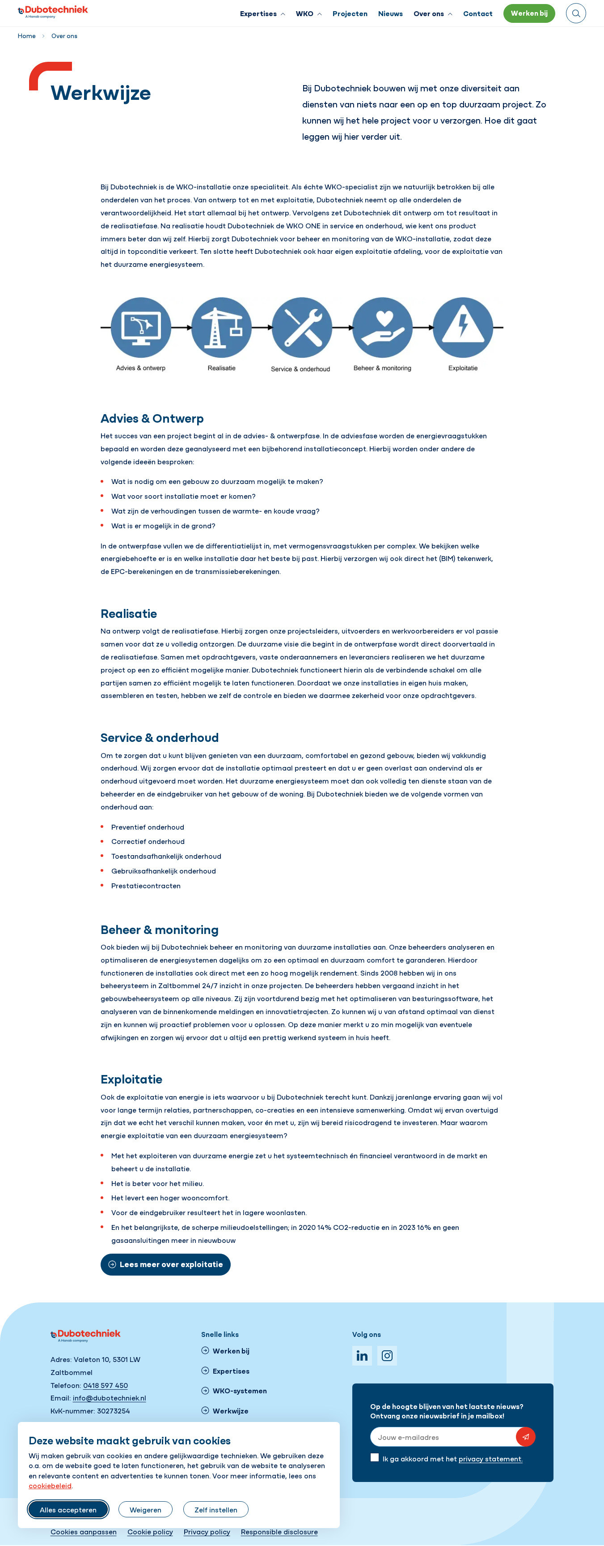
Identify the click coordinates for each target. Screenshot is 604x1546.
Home (27, 35)
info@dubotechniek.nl (109, 1397)
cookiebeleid (50, 1485)
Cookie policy (150, 1531)
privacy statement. (491, 1458)
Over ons (64, 35)
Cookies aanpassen (84, 1531)
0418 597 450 (105, 1385)
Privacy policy (207, 1531)
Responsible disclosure (279, 1531)
